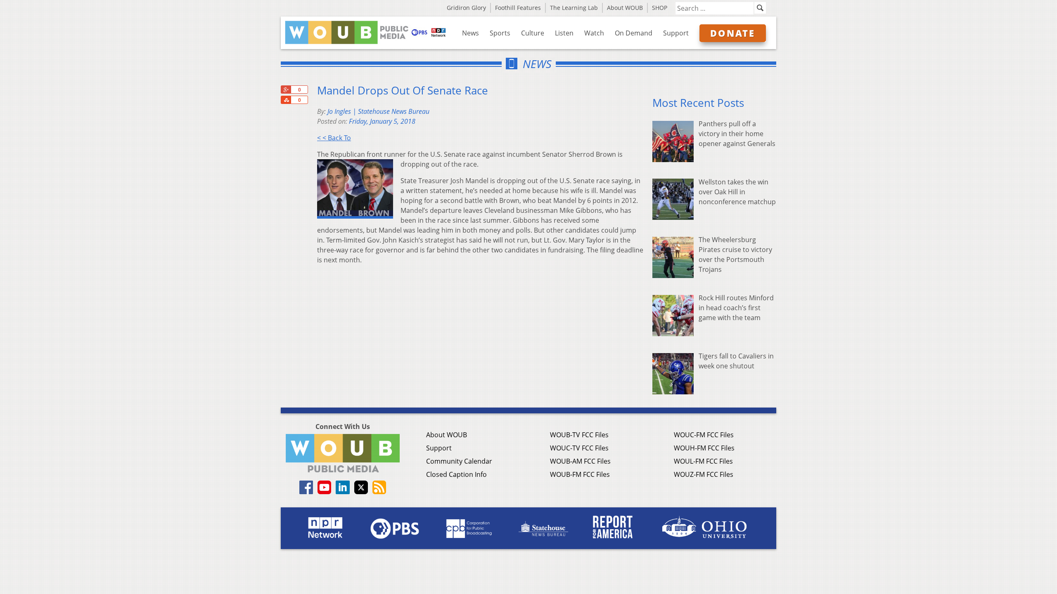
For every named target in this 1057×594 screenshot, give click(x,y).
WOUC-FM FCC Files (704, 434)
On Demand (633, 33)
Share (286, 100)
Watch (594, 33)
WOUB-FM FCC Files (580, 474)
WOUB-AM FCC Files (580, 461)
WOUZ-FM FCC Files (703, 474)
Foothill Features (518, 8)
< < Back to (334, 137)
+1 (286, 89)
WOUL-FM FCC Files (703, 461)
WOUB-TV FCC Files (579, 434)
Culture (532, 33)
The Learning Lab (574, 8)
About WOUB (625, 8)
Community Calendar (459, 461)
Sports (500, 33)
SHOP (659, 8)
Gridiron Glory (466, 8)
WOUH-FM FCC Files (704, 448)
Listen (564, 33)
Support (676, 33)
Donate (732, 33)
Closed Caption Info (456, 474)
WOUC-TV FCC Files (579, 448)
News (470, 33)
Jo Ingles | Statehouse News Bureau (378, 111)
